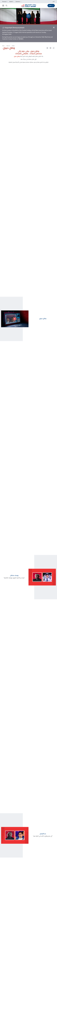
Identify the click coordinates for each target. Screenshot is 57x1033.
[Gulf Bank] (28, 5)
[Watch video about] (28, 16)
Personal (4, 1)
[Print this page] (50, 48)
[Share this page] (53, 48)
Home (3, 46)
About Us (8, 46)
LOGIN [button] (50, 5)
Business (18, 1)
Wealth (11, 1)
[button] (14, 319)
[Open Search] (6, 5)
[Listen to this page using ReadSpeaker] (47, 48)
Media (13, 46)
